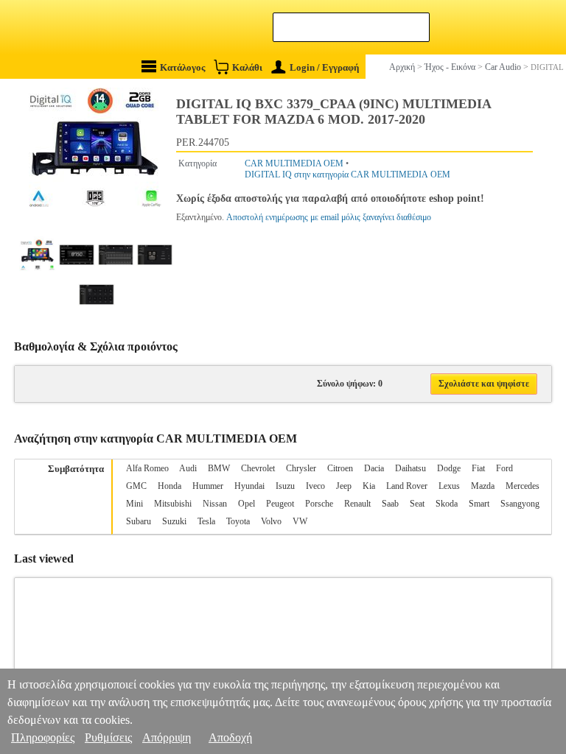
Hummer (207, 486)
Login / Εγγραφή (324, 67)
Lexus (449, 486)
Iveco (315, 486)
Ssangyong (519, 503)
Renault (357, 503)
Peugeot (280, 503)
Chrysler (301, 468)
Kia (369, 486)
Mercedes (522, 486)
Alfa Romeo (147, 468)
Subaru (138, 521)
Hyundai (249, 486)
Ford (504, 468)
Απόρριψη (166, 737)
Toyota (238, 521)
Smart (479, 503)
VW (300, 521)
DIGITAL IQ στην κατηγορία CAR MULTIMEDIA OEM (347, 174)
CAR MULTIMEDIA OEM (294, 163)
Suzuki (174, 521)
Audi (188, 468)
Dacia (374, 468)
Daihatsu (410, 468)
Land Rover (406, 486)
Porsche (319, 503)
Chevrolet (258, 468)
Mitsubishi (173, 503)
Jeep (344, 486)
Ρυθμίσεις (108, 737)
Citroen (340, 468)
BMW (219, 468)
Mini (134, 503)
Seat (417, 503)
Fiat (478, 468)
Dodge (449, 468)
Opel (246, 503)
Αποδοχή (230, 737)
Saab (390, 503)
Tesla (206, 521)
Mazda (483, 486)
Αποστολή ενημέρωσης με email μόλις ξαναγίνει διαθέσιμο (328, 217)
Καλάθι (247, 67)
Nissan (215, 503)
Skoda (447, 503)
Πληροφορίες (42, 737)
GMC (136, 486)
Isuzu (285, 486)
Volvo (271, 521)
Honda (169, 486)
